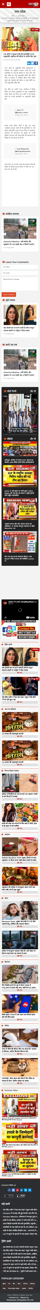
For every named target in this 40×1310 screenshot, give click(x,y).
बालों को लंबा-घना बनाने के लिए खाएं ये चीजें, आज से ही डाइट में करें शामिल (19, 824)
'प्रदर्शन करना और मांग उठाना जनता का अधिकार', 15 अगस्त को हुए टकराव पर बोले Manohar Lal (20, 526)
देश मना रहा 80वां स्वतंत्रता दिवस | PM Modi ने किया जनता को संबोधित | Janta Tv (19, 559)
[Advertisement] (20, 586)
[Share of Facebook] (36, 63)
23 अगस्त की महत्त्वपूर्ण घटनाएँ (12, 734)
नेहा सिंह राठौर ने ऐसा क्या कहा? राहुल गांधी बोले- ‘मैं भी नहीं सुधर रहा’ (19, 698)
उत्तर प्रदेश (21, 16)
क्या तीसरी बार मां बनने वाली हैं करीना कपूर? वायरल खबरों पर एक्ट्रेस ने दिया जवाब (19, 329)
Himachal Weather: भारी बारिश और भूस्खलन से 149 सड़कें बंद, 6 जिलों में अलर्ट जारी (19, 243)
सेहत (6, 898)
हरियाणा (32, 1284)
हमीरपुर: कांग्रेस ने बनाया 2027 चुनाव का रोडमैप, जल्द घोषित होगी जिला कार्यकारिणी (19, 461)
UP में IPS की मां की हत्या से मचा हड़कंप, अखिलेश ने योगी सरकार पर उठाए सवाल (20, 1254)
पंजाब (4, 1288)
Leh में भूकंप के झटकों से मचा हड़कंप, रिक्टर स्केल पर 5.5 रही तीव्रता (20, 1234)
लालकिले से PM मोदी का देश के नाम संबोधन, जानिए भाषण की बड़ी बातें (20, 1227)
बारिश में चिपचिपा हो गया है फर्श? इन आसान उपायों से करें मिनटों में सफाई (19, 795)
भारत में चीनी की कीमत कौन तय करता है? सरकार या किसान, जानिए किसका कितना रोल (19, 1050)
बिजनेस (7, 962)
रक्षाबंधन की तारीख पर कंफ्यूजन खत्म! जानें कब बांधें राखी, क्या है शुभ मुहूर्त (18, 888)
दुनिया (4, 1284)
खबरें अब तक (11, 345)
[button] (6, 413)
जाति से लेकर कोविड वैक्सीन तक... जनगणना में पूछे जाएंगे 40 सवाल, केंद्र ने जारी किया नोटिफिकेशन (20, 1230)
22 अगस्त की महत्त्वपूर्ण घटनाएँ (12, 762)
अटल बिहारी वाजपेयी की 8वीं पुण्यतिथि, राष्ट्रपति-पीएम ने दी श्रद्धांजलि (20, 1223)
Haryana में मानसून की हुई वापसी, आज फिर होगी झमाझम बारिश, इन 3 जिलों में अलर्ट (20, 1213)
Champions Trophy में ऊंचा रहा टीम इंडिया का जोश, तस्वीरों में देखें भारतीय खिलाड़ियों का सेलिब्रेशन (19, 430)
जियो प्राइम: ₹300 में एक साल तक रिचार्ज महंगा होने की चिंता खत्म (18, 1015)
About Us (25, 1297)
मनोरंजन (25, 1284)
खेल (14, 1284)
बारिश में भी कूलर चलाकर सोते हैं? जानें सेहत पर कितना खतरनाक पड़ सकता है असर (19, 952)
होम (13, 16)
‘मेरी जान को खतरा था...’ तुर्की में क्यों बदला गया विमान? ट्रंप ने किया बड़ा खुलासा (20, 1271)
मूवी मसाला (10, 300)
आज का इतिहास (10, 709)
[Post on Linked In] (29, 63)
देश (9, 1284)
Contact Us (13, 1297)
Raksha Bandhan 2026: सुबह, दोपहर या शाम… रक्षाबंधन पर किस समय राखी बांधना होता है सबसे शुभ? (19, 859)
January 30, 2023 (21, 115)
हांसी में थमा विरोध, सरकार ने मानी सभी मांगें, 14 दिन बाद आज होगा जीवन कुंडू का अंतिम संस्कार (20, 1220)
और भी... (20, 672)
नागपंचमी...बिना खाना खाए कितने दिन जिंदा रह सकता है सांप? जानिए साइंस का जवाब (18, 1079)
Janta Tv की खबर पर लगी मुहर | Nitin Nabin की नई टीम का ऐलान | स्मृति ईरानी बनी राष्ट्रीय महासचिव (19, 493)
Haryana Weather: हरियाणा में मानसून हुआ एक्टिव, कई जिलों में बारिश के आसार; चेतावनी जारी (20, 1217)
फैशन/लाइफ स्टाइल (12, 771)
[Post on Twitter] (32, 63)
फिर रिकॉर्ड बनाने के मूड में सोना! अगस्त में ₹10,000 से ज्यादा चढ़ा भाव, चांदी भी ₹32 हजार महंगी (18, 986)
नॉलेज (7, 1026)
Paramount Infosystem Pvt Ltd (20, 1300)
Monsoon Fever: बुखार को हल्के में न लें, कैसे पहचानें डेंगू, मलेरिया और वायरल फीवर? (19, 922)
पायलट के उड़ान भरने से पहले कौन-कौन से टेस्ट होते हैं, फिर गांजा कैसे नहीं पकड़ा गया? (20, 1264)
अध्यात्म (7, 834)
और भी (33, 391)
